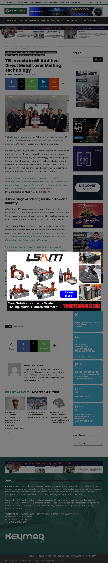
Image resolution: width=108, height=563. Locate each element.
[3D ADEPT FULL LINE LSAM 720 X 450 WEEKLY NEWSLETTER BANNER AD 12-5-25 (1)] (54, 310)
